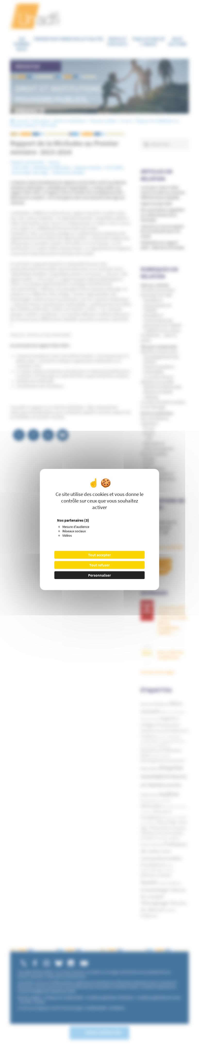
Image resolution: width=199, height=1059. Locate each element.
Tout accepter (99, 554)
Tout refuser (99, 565)
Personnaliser (99, 575)
